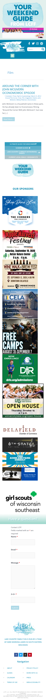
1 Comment (8, 96)
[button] (12, 56)
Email (14, 549)
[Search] (43, 49)
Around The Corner (11, 98)
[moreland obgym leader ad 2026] (23, 30)
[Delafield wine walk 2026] (20, 274)
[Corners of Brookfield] (20, 210)
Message (15, 563)
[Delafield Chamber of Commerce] (20, 429)
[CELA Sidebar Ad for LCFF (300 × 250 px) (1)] (20, 303)
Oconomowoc (32, 100)
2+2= (14, 594)
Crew (19, 98)
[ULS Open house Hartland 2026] (23, 400)
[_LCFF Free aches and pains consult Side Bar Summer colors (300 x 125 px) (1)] (20, 459)
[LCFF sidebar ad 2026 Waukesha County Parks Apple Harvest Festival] (20, 244)
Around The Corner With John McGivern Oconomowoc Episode (20, 89)
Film (23, 98)
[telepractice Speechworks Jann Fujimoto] (20, 473)
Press (14, 96)
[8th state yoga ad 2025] (20, 444)
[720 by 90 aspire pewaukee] (23, 35)
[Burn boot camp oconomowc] (20, 336)
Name (14, 536)
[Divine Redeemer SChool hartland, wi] (20, 368)
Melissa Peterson (22, 100)
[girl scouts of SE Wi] (23, 501)
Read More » (9, 118)
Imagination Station (31, 98)
